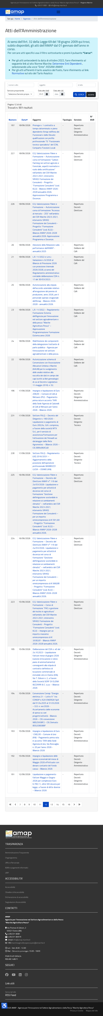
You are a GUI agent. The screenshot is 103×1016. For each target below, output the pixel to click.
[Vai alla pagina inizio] (10, 804)
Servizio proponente (15, 90)
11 (40, 804)
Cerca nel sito (10, 991)
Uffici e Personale (12, 862)
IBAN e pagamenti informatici (16, 867)
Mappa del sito (92, 1010)
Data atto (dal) (43, 90)
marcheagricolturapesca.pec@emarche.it (28, 942)
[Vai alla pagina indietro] (15, 804)
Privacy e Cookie (76, 1010)
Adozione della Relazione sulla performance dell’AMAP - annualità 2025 (46, 248)
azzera (91, 94)
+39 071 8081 (42, 5)
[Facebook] (6, 974)
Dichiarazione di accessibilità (16, 897)
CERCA (80, 94)
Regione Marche (86, 2)
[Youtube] (13, 974)
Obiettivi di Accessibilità (14, 892)
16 (69, 804)
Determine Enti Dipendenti (67, 63)
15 (63, 804)
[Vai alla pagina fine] (79, 804)
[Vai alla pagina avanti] (74, 804)
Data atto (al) (58, 90)
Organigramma (11, 857)
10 (34, 804)
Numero (12, 119)
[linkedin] (20, 974)
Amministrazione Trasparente (17, 852)
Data (24, 119)
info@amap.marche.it (59, 5)
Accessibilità (10, 887)
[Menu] (58, 12)
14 (57, 804)
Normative (18, 73)
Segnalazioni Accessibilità (15, 902)
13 (51, 804)
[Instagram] (26, 974)
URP (7, 872)
